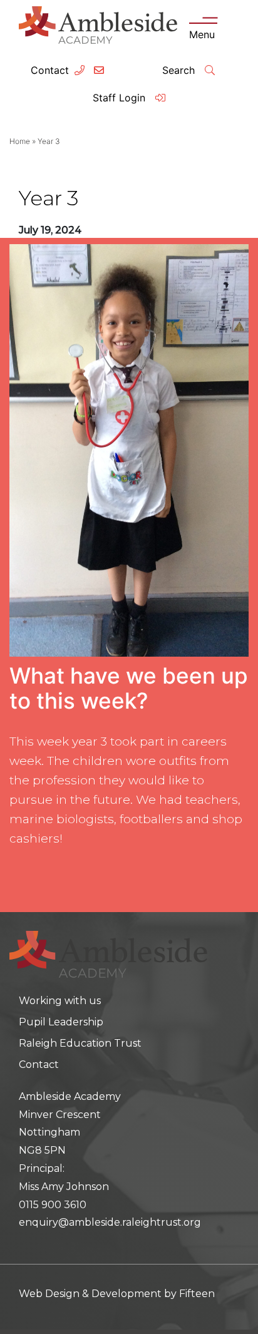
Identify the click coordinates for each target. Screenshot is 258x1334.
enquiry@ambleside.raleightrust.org (110, 1222)
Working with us (60, 1001)
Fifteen (197, 1294)
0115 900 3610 (52, 1205)
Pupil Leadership (61, 1022)
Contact (50, 70)
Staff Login (120, 97)
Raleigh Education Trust (80, 1043)
